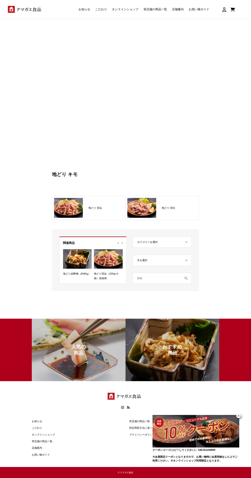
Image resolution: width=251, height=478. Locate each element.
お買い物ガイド (199, 9)
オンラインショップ (125, 9)
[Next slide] (122, 243)
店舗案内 (178, 9)
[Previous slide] (118, 243)
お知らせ (84, 9)
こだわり (101, 9)
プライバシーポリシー (142, 434)
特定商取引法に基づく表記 (144, 427)
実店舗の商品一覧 (155, 9)
